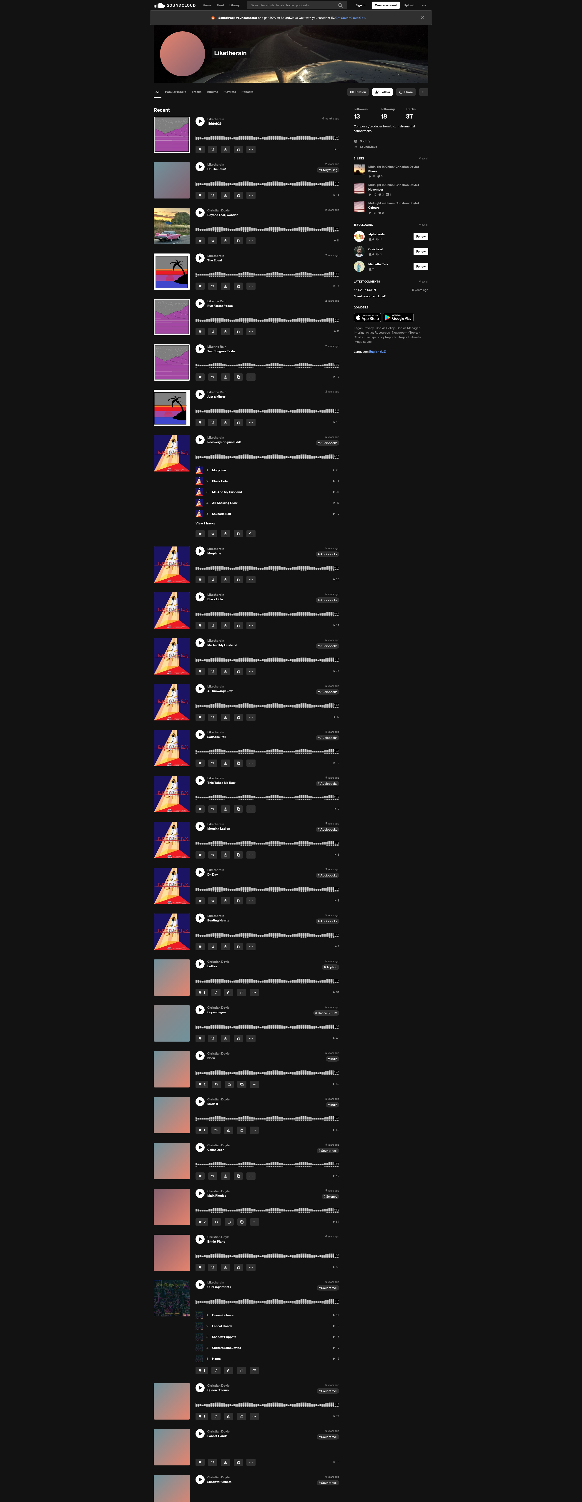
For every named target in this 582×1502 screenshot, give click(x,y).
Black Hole (220, 481)
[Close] (422, 17)
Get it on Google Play (398, 317)
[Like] (200, 149)
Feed (220, 5)
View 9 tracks (205, 523)
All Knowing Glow (224, 502)
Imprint (359, 332)
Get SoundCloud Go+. (350, 17)
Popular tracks (175, 91)
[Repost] (212, 149)
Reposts (247, 91)
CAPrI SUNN (367, 289)
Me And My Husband (227, 491)
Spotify (364, 141)
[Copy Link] (238, 149)
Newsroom (399, 332)
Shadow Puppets (224, 1336)
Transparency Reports (380, 337)
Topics (414, 332)
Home (207, 5)
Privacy (369, 327)
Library (234, 5)
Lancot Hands (222, 1325)
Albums (212, 91)
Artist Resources (378, 332)
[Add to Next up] (251, 533)
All (158, 91)
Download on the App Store (367, 317)
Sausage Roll (221, 513)
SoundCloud (175, 5)
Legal (357, 327)
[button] (424, 5)
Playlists (229, 91)
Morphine (219, 470)
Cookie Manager (408, 327)
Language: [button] (370, 351)
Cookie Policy (385, 327)
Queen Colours (222, 1315)
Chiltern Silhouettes (226, 1347)
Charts (358, 337)
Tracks (196, 91)
